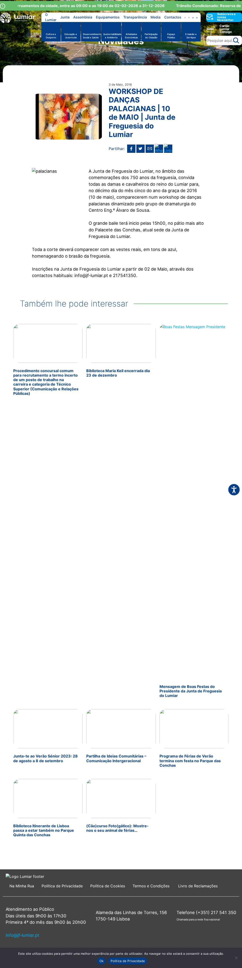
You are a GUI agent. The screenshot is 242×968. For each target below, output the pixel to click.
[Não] (236, 957)
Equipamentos (108, 17)
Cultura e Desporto (51, 36)
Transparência (135, 17)
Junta (64, 17)
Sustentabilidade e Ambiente (112, 36)
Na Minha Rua (21, 886)
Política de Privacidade (62, 886)
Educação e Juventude (71, 36)
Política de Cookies (107, 886)
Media (155, 17)
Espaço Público (171, 36)
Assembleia (82, 17)
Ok (101, 961)
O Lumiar (50, 17)
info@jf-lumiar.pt (22, 935)
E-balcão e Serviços (191, 36)
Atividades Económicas (131, 36)
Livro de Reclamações (198, 886)
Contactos (172, 17)
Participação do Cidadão (151, 36)
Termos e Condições (152, 886)
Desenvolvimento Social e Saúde (92, 36)
